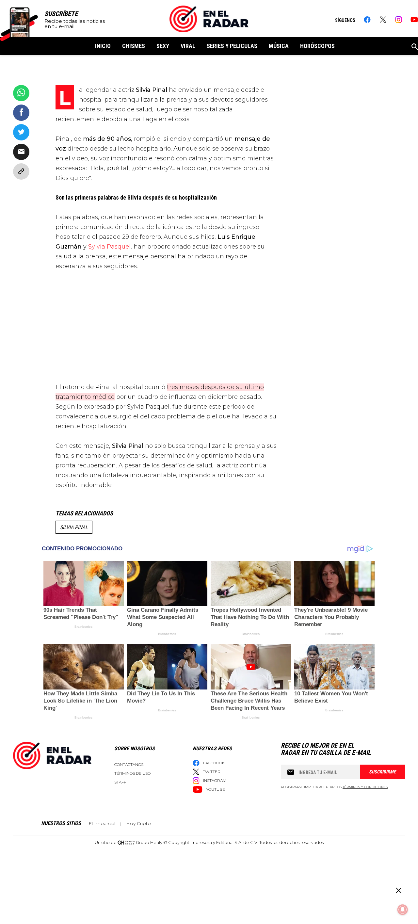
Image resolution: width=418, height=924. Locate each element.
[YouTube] (414, 19)
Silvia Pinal (74, 527)
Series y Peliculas (232, 45)
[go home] (209, 19)
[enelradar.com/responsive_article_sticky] (398, 890)
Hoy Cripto (138, 823)
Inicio (103, 45)
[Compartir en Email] (21, 152)
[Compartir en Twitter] (21, 132)
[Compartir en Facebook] (21, 113)
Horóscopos (317, 45)
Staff (120, 782)
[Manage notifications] (402, 909)
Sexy (162, 45)
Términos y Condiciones (365, 787)
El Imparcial (101, 823)
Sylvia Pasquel (109, 246)
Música (279, 45)
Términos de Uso (132, 773)
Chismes (133, 45)
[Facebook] (367, 19)
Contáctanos (128, 764)
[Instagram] (398, 19)
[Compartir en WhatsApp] (21, 93)
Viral (188, 45)
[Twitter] (383, 19)
